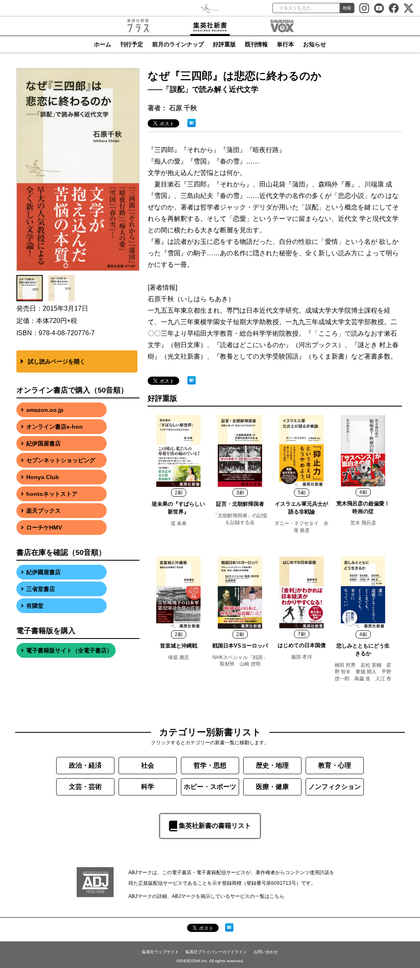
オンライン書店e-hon (54, 426)
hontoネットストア (52, 494)
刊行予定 (131, 44)
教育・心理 (334, 765)
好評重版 (224, 44)
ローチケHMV (44, 527)
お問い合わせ (265, 952)
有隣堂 (34, 605)
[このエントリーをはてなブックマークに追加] (191, 122)
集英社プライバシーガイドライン (216, 952)
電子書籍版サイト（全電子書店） (69, 650)
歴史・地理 (272, 765)
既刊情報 (256, 44)
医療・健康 (272, 786)
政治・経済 (85, 765)
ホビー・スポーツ (210, 786)
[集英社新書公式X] (408, 8)
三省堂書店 (40, 589)
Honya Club (42, 477)
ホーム (102, 44)
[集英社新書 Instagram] (364, 8)
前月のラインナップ (178, 44)
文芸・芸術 (85, 786)
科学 (147, 786)
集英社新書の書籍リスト (215, 825)
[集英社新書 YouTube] (379, 8)
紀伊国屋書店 (43, 443)
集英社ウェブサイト (160, 952)
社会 (147, 765)
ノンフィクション (334, 786)
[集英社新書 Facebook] (394, 8)
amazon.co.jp (45, 410)
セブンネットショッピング (60, 460)
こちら (276, 896)
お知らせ (314, 44)
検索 (347, 8)
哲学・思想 (210, 765)
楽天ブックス (43, 510)
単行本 (285, 44)
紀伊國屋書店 (43, 572)
